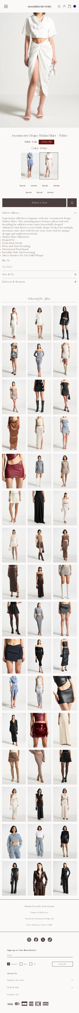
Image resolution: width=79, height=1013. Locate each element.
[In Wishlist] (72, 202)
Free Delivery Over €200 (39, 925)
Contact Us (13, 994)
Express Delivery (39, 912)
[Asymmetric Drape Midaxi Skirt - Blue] (30, 165)
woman (14, 964)
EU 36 (45, 186)
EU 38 (56, 186)
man (25, 964)
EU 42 (40, 192)
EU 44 (50, 192)
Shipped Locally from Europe (39, 906)
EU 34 (34, 186)
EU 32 (23, 186)
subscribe (63, 964)
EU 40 (29, 192)
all (34, 964)
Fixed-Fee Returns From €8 (39, 919)
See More (7, 266)
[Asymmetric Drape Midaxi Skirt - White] (49, 165)
